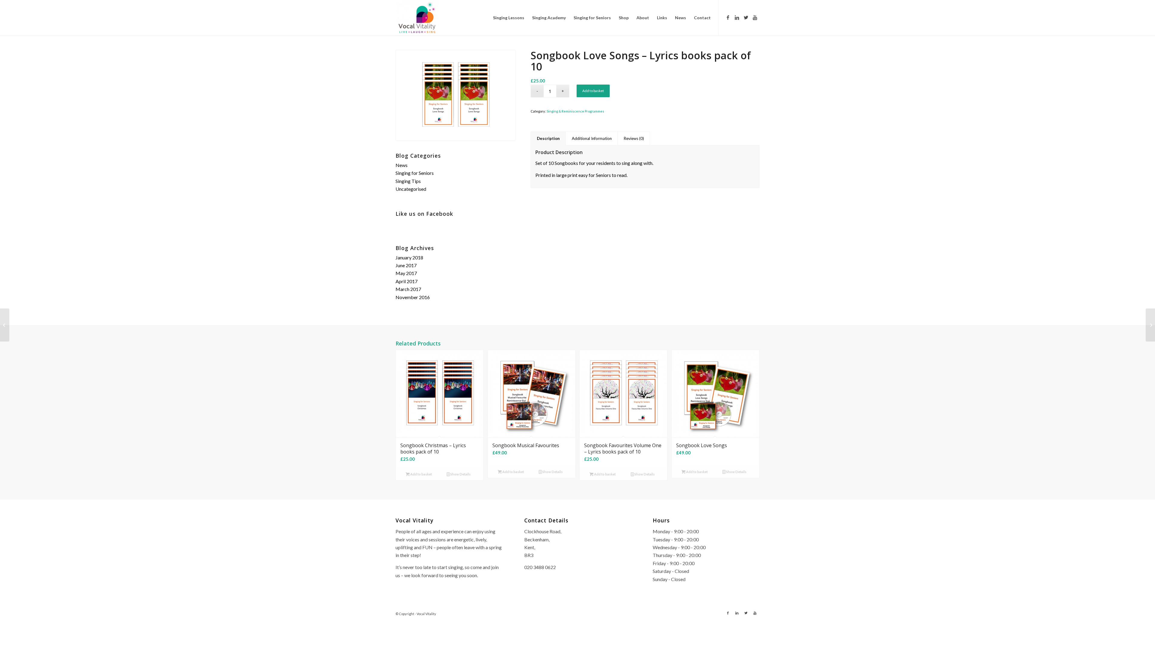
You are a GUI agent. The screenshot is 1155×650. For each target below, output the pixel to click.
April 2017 (406, 281)
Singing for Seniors (415, 173)
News (402, 165)
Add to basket (593, 90)
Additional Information (592, 138)
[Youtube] (754, 17)
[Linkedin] (736, 17)
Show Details (460, 474)
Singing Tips (408, 181)
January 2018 (409, 257)
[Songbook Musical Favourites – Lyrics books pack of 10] (4, 325)
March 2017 (408, 289)
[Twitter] (745, 17)
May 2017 (406, 273)
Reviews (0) (634, 138)
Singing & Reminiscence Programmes (575, 111)
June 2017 (406, 265)
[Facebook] (727, 17)
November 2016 (413, 297)
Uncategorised (411, 189)
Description (548, 138)
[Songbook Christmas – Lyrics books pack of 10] (1150, 325)
